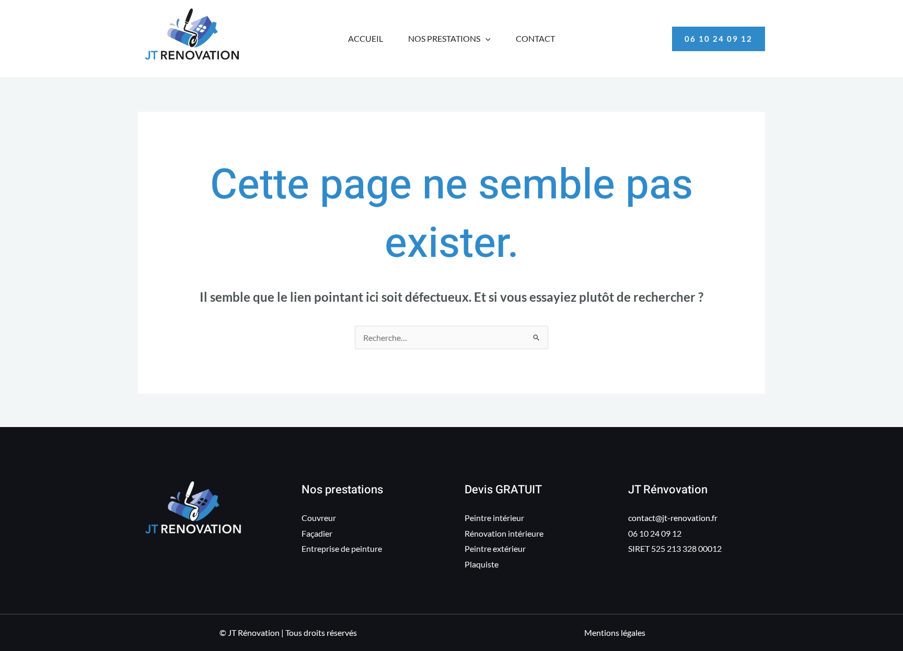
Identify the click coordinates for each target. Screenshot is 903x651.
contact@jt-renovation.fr (672, 518)
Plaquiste (482, 564)
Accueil (365, 38)
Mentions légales (614, 632)
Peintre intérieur (494, 518)
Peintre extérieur (495, 548)
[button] (485, 38)
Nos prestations (444, 38)
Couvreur (319, 518)
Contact (535, 38)
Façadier (317, 533)
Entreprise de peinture (342, 548)
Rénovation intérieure (504, 533)
